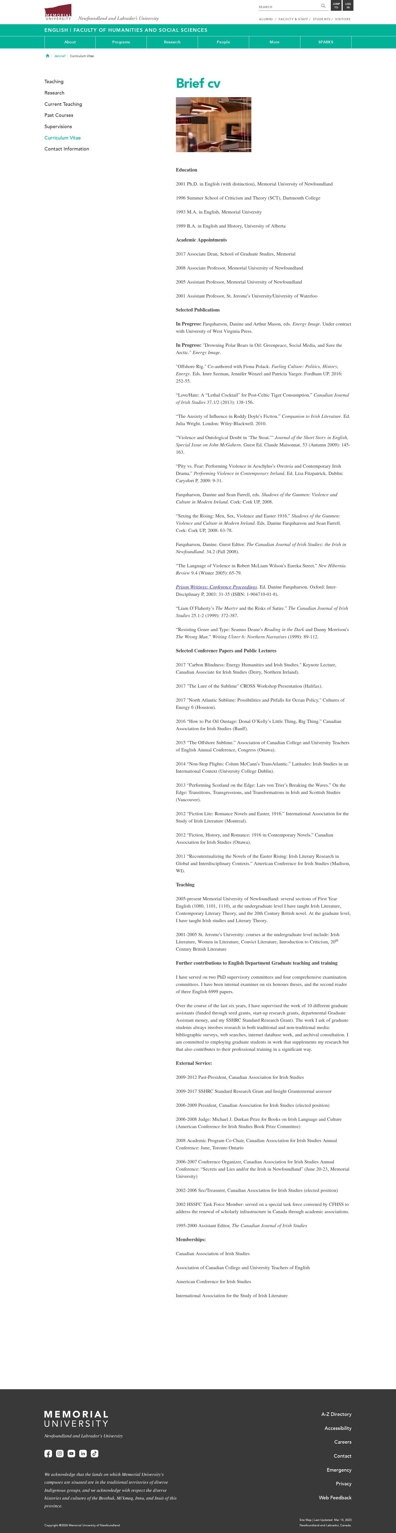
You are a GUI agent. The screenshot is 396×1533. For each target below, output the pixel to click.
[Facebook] (48, 1454)
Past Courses (58, 115)
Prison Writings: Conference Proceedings (216, 586)
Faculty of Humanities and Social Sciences (141, 30)
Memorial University (101, 13)
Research (172, 42)
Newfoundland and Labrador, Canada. (326, 1525)
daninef (59, 56)
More (274, 42)
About (70, 42)
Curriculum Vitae (62, 138)
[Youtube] (71, 1454)
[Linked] (83, 1454)
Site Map (306, 1520)
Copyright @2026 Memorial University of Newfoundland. (82, 1525)
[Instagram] (60, 1454)
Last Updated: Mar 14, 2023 (333, 1520)
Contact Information (66, 149)
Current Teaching (63, 104)
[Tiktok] (94, 1454)
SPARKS (325, 42)
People (223, 42)
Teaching (54, 82)
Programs (121, 42)
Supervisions (58, 127)
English (57, 30)
